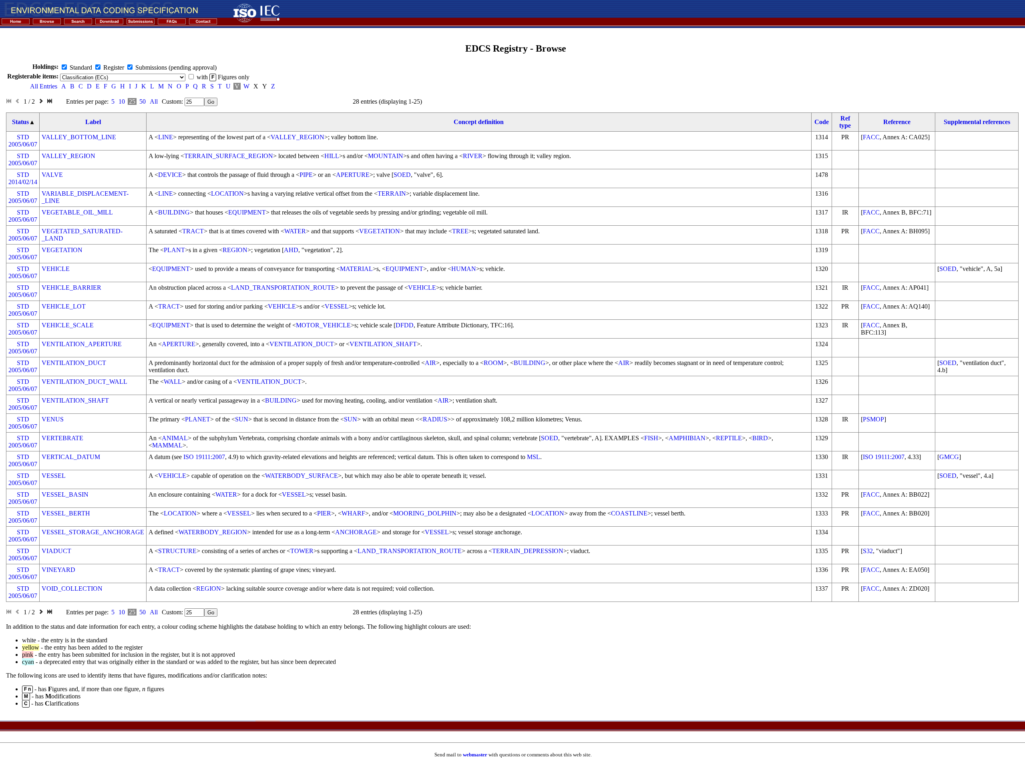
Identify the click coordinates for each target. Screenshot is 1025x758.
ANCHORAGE (356, 532)
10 (122, 101)
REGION (235, 250)
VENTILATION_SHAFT (383, 344)
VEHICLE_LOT (64, 306)
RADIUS (435, 419)
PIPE (306, 174)
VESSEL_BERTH (66, 513)
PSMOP (873, 419)
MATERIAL (356, 268)
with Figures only (223, 77)
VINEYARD (58, 569)
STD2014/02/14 (22, 178)
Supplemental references (977, 121)
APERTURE (353, 174)
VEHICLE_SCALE (68, 325)
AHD (291, 250)
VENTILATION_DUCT (301, 344)
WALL (173, 381)
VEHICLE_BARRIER (71, 287)
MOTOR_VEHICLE (323, 325)
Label (93, 121)
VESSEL (337, 306)
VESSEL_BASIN (65, 494)
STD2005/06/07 (22, 141)
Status (20, 121)
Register (113, 67)
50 (142, 101)
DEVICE (170, 174)
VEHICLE (56, 268)
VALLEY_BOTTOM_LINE (79, 137)
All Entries (43, 86)
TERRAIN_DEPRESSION (527, 550)
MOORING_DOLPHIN (424, 513)
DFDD (405, 325)
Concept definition (479, 121)
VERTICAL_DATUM (71, 456)
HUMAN (463, 268)
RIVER (472, 155)
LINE (165, 137)
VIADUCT (56, 550)
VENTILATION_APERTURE (82, 344)
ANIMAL (175, 438)
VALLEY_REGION (297, 137)
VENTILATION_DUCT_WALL (84, 381)
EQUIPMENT (247, 212)
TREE (460, 231)
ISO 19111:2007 (204, 456)
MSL (533, 456)
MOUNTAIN (385, 155)
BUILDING (174, 212)
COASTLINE (629, 513)
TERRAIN (392, 193)
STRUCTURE (177, 550)
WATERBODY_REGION (213, 532)
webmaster (475, 755)
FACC (871, 137)
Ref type (845, 122)
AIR (430, 362)
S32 (868, 550)
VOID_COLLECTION (72, 588)
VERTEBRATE (62, 438)
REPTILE (729, 438)
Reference (896, 121)
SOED (402, 174)
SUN (241, 419)
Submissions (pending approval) (176, 67)
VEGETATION (379, 231)
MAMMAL (167, 445)
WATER (295, 231)
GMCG (949, 456)
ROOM (493, 362)
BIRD (760, 438)
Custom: (173, 101)
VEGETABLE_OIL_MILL (77, 212)
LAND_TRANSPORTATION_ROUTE (283, 287)
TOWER (302, 550)
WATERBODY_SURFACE (301, 475)
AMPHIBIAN (687, 438)
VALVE (52, 174)
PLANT (174, 250)
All (154, 101)
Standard (81, 67)
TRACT (193, 231)
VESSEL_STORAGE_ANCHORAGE (93, 532)
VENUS (53, 419)
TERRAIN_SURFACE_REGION (228, 155)
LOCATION (227, 193)
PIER (324, 513)
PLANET (197, 419)
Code (821, 121)
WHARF (353, 513)
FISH (651, 438)
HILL (331, 155)
